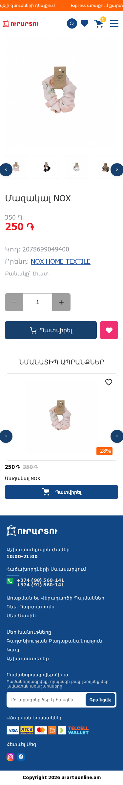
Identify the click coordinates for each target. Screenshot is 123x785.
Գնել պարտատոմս (31, 607)
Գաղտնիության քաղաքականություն (54, 641)
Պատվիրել (56, 330)
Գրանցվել (101, 699)
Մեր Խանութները (29, 632)
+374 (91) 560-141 (40, 585)
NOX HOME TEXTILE (61, 262)
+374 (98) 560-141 (40, 580)
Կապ (13, 650)
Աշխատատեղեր (28, 659)
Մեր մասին (21, 616)
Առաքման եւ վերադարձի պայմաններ (55, 598)
